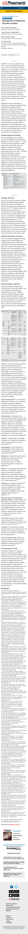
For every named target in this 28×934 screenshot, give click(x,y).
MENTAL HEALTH (7, 18)
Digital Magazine (17, 835)
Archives (15, 837)
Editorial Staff (9, 905)
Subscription (16, 839)
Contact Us (9, 917)
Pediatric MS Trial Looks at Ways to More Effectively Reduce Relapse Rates (14, 858)
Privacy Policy (9, 919)
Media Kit (8, 910)
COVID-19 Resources (14, 11)
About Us (8, 915)
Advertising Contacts (11, 903)
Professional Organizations (13, 907)
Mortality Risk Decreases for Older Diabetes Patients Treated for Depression (13, 875)
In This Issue (16, 833)
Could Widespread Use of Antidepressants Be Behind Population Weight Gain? (14, 868)
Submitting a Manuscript (12, 909)
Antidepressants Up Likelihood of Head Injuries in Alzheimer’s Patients (14, 862)
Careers (8, 921)
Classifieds (9, 922)
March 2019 (17, 831)
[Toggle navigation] (1, 8)
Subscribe (20, 8)
